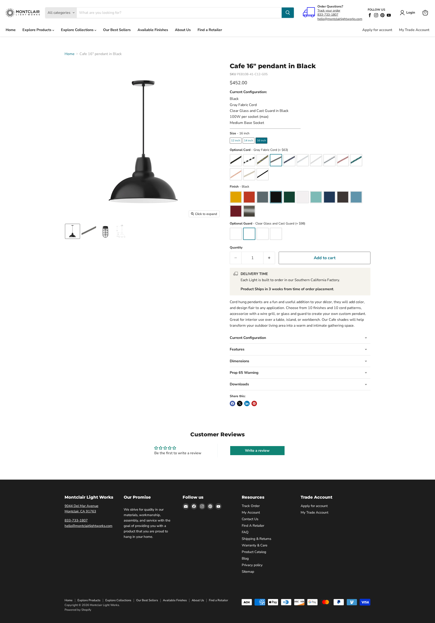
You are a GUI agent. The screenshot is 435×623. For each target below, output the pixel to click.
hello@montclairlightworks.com (339, 19)
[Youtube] (389, 15)
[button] (408, 12)
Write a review (257, 450)
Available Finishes (153, 29)
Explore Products (37, 29)
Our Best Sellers (117, 29)
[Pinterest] (382, 15)
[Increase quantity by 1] (269, 258)
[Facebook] (370, 15)
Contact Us (250, 519)
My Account (251, 512)
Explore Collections (77, 29)
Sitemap (248, 571)
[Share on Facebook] (232, 403)
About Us (183, 29)
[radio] (236, 140)
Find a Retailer (210, 29)
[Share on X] (239, 403)
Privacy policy (252, 565)
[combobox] (179, 12)
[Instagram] (376, 15)
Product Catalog (254, 552)
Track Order (251, 506)
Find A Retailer (253, 525)
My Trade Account (414, 29)
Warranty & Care (254, 545)
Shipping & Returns (256, 538)
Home (11, 29)
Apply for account (377, 29)
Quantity (236, 247)
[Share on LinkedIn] (247, 403)
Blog (245, 558)
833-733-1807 (327, 14)
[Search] (288, 12)
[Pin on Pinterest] (254, 403)
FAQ (245, 532)
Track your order (328, 10)
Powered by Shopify (78, 610)
